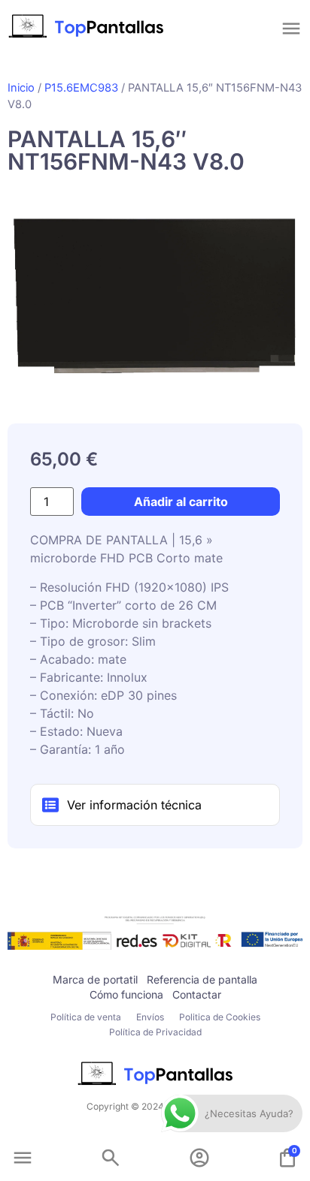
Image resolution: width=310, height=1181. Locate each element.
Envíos (150, 1017)
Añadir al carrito (181, 501)
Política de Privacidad (155, 1032)
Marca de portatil (95, 979)
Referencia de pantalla (202, 979)
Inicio (21, 88)
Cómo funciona (126, 994)
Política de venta (85, 1017)
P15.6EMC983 (81, 88)
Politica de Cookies (219, 1017)
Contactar (196, 994)
